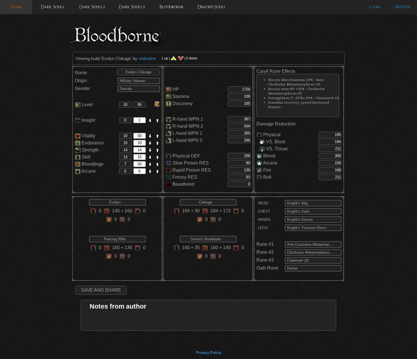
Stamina (180, 96)
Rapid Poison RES (191, 170)
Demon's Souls (211, 7)
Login (374, 7)
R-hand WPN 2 (187, 126)
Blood (269, 155)
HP (175, 89)
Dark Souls (52, 7)
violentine (147, 58)
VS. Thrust (276, 148)
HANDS (264, 219)
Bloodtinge (92, 164)
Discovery (182, 103)
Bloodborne (171, 7)
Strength (90, 150)
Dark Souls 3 (132, 7)
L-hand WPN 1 (187, 133)
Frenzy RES (184, 177)
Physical (272, 134)
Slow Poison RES (190, 163)
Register (403, 7)
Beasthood (183, 184)
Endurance (92, 142)
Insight (88, 120)
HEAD (262, 203)
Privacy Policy (208, 353)
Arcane (88, 171)
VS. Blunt (275, 141)
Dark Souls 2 (92, 7)
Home (16, 7)
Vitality (88, 135)
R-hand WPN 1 (187, 119)
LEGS (262, 228)
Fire (267, 170)
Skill (85, 157)
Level (87, 104)
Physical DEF (186, 155)
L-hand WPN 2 (187, 140)
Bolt (267, 177)
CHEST (263, 211)
